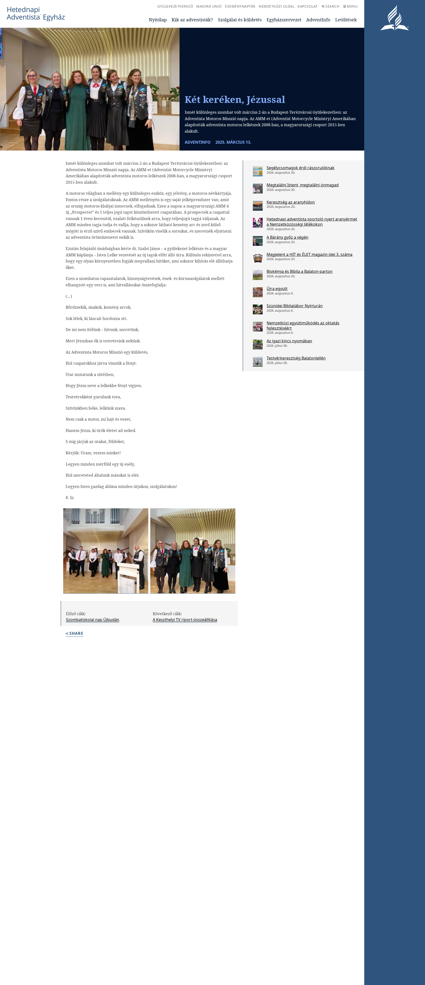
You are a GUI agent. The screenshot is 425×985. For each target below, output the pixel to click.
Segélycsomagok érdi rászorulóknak (300, 167)
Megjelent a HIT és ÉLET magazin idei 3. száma (309, 254)
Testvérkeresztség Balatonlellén (296, 358)
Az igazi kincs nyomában (289, 341)
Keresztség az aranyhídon (291, 202)
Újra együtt (277, 288)
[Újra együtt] (258, 292)
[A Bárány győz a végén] (258, 241)
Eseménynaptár (240, 6)
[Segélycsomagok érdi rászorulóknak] (258, 171)
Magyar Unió (209, 6)
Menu (352, 6)
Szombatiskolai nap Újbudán (92, 619)
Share (76, 633)
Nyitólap (158, 20)
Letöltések (346, 20)
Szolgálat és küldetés (240, 20)
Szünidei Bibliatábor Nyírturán (295, 305)
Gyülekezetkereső (175, 6)
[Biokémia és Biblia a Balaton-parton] (258, 275)
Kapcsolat (308, 6)
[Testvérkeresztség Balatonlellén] (258, 362)
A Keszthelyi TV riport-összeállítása (185, 619)
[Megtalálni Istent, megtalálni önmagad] (258, 189)
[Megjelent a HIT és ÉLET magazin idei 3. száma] (258, 258)
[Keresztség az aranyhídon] (258, 206)
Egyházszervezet (284, 20)
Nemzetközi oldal (276, 6)
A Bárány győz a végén (287, 237)
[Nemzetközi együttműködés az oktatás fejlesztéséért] (258, 327)
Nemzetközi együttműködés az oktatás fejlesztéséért (303, 325)
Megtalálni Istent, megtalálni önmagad (303, 185)
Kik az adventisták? (192, 20)
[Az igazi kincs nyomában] (258, 344)
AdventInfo (318, 20)
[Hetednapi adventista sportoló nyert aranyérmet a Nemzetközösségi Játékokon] (258, 223)
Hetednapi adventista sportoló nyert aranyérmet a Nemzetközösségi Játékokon (312, 221)
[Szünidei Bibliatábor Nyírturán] (258, 309)
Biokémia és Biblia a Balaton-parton (300, 271)
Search (332, 6)
